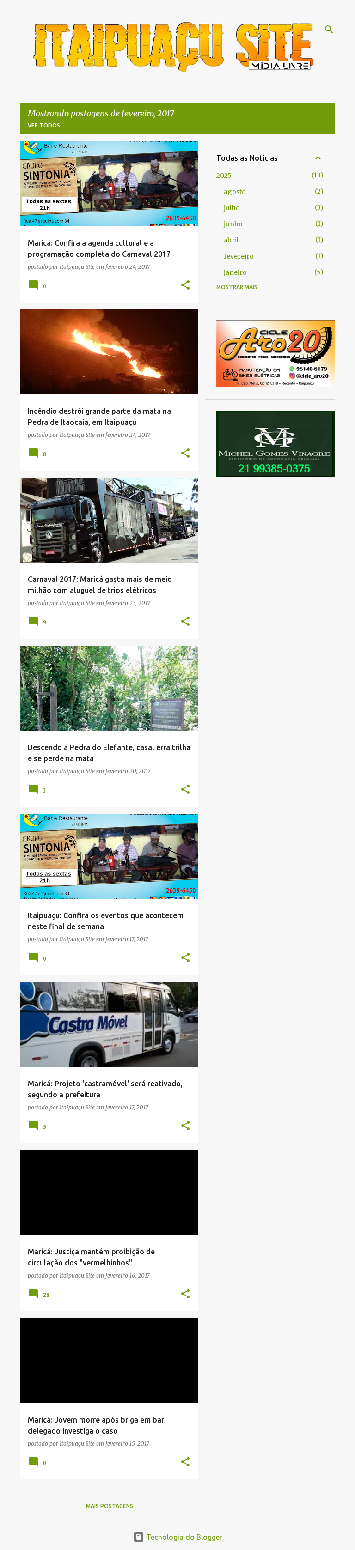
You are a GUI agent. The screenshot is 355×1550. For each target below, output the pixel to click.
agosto (235, 192)
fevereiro (239, 256)
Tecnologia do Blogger (183, 1537)
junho (233, 224)
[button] (185, 285)
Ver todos (44, 125)
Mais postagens (109, 1506)
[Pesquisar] (329, 29)
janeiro (235, 272)
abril (231, 240)
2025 (224, 175)
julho (232, 208)
